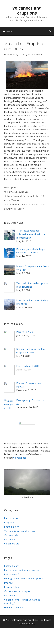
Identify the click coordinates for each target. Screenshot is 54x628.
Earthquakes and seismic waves (21, 570)
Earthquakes (11, 518)
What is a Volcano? (14, 607)
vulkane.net (19, 457)
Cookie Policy (11, 565)
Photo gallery (11, 526)
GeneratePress (27, 623)
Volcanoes (9, 539)
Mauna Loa (22, 191)
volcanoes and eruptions (27, 10)
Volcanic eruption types (17, 591)
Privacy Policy (11, 587)
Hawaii (11, 191)
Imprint (8, 582)
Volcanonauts (11, 543)
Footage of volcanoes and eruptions (23, 578)
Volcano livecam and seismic (19, 531)
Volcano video (11, 535)
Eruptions (12, 187)
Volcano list (10, 595)
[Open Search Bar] (50, 31)
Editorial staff (11, 574)
